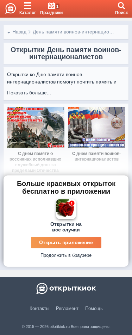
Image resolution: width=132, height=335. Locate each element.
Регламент (67, 308)
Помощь (94, 308)
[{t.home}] (66, 288)
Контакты (39, 308)
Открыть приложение (66, 242)
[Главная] (8, 9)
